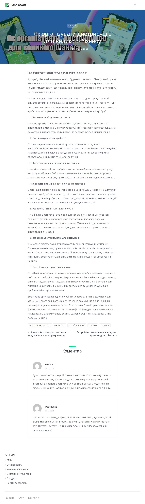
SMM (9, 460)
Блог (21, 497)
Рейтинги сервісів (17, 482)
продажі (93, 325)
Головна (9, 497)
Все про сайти (14, 464)
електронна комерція (40, 325)
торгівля (105, 325)
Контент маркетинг (18, 469)
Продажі (72, 26)
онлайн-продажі (77, 325)
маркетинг (59, 325)
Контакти (33, 497)
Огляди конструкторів (19, 473)
